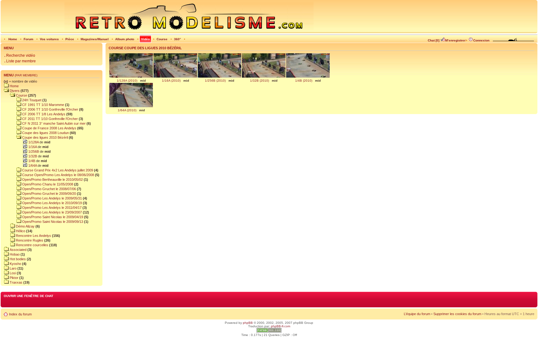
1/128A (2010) (127, 80)
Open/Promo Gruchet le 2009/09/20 (48, 193)
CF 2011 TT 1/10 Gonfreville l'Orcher (49, 119)
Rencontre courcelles (31, 245)
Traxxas (15, 282)
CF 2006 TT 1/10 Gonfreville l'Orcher (49, 109)
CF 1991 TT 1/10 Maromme (42, 105)
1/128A (33, 142)
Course (162, 39)
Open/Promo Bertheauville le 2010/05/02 (52, 179)
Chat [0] (433, 40)
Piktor (13, 278)
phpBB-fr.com (280, 326)
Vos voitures (49, 39)
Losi (12, 273)
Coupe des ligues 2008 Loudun (45, 133)
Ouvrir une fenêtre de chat (28, 296)
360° (177, 39)
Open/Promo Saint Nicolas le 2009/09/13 (52, 221)
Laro (13, 268)
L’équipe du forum (417, 314)
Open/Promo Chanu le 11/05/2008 (47, 184)
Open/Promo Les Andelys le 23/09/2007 (51, 212)
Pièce (69, 39)
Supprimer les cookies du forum (457, 314)
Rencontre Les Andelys (33, 235)
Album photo (124, 39)
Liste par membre (20, 61)
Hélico (20, 231)
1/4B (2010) (303, 80)
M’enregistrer (455, 40)
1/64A (32, 165)
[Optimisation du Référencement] (269, 331)
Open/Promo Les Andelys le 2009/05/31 (51, 198)
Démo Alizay (25, 226)
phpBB (248, 322)
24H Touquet (31, 100)
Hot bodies (17, 259)
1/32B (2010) (259, 80)
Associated (17, 250)
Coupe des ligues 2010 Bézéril (44, 137)
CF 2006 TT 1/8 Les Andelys (43, 114)
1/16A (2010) (171, 80)
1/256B (33, 151)
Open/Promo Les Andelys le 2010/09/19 (51, 203)
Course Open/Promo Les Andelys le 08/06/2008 (57, 175)
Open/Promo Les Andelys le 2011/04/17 (51, 207)
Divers (14, 91)
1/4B (31, 161)
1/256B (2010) (215, 80)
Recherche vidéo (19, 55)
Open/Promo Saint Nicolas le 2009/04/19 (52, 217)
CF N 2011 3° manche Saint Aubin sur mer (53, 123)
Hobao (14, 254)
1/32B (32, 156)
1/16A (32, 147)
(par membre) (26, 75)
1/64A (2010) (127, 110)
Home (12, 39)
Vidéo (145, 39)
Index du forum (20, 314)
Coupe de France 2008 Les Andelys (48, 128)
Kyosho (15, 264)
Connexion (481, 40)
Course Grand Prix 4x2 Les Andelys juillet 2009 (57, 170)
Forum (28, 39)
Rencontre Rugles (29, 240)
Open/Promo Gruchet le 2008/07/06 (48, 189)
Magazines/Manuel (95, 39)
